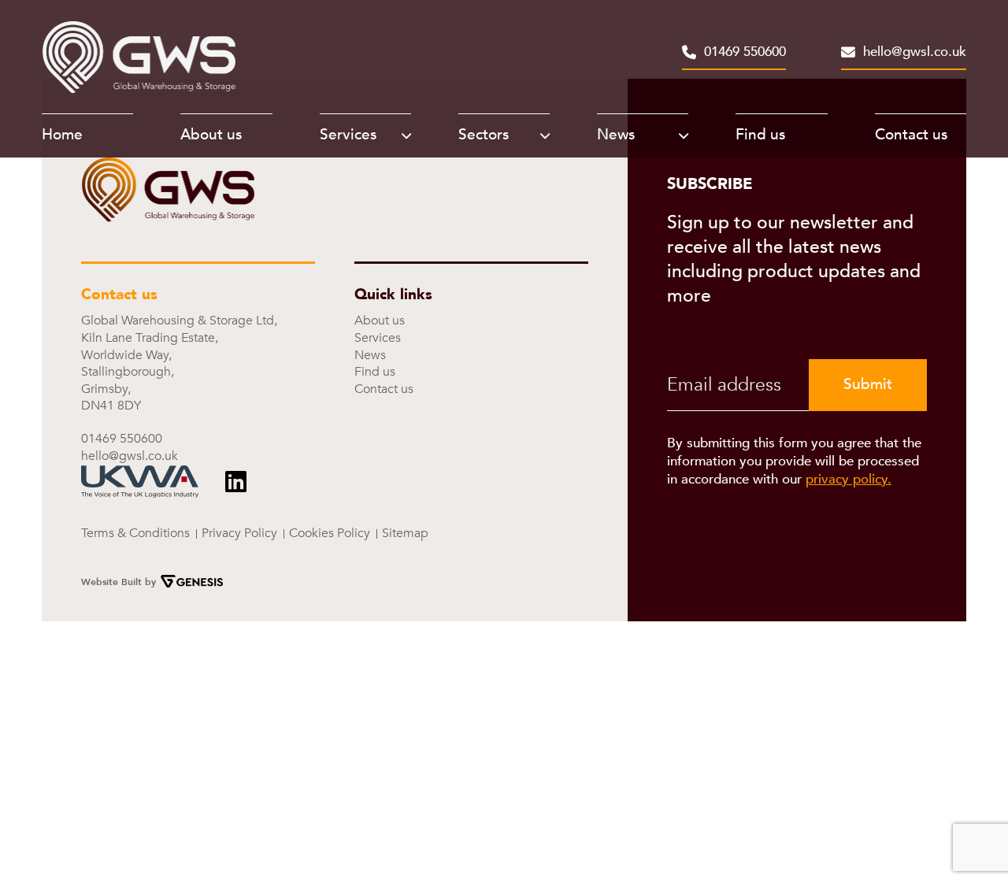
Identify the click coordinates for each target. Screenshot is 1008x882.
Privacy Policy (239, 533)
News (616, 134)
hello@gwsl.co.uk (914, 53)
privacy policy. (848, 479)
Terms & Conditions (135, 533)
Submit (867, 384)
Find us (760, 134)
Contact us (911, 134)
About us (211, 134)
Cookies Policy (329, 533)
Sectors (483, 134)
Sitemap (405, 533)
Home (62, 134)
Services (348, 134)
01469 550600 (745, 53)
